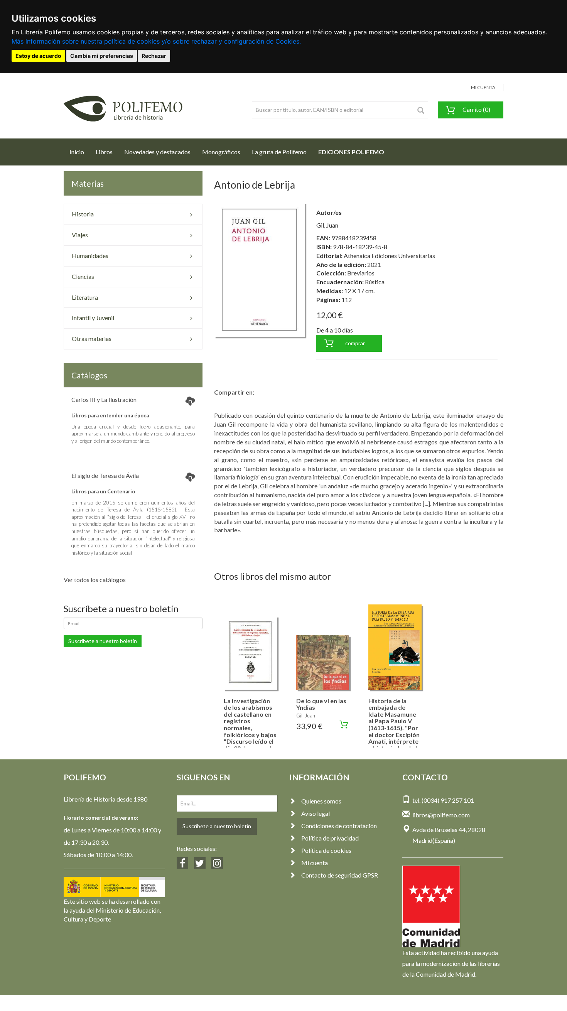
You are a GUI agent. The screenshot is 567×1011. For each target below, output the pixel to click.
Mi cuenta (314, 862)
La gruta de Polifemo (279, 151)
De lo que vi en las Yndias (321, 704)
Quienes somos (321, 801)
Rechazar (154, 55)
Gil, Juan (327, 225)
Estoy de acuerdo (38, 55)
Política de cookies (326, 850)
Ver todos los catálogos (95, 579)
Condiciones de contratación (339, 825)
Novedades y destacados (157, 151)
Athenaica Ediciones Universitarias (389, 255)
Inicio (79, 151)
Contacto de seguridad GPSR (339, 875)
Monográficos (221, 151)
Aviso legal (315, 813)
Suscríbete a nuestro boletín (102, 641)
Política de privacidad (330, 838)
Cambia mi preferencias (101, 55)
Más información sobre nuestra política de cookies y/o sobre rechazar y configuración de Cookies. (156, 41)
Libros (104, 151)
